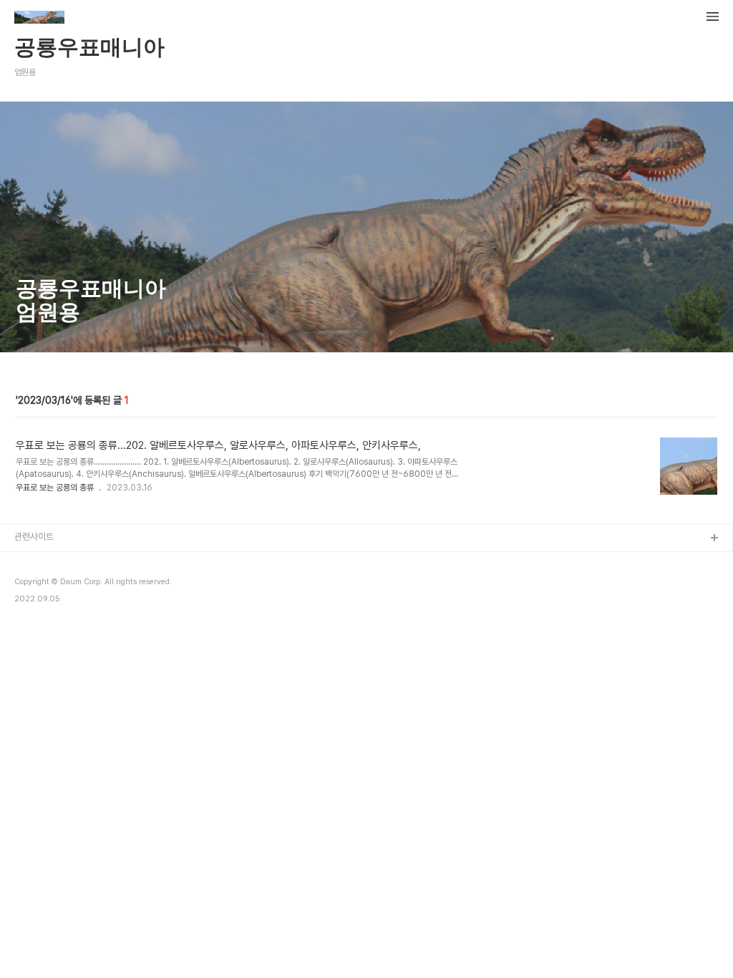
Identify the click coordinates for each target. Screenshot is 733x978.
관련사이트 (34, 536)
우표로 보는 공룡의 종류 (55, 488)
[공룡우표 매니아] (39, 18)
